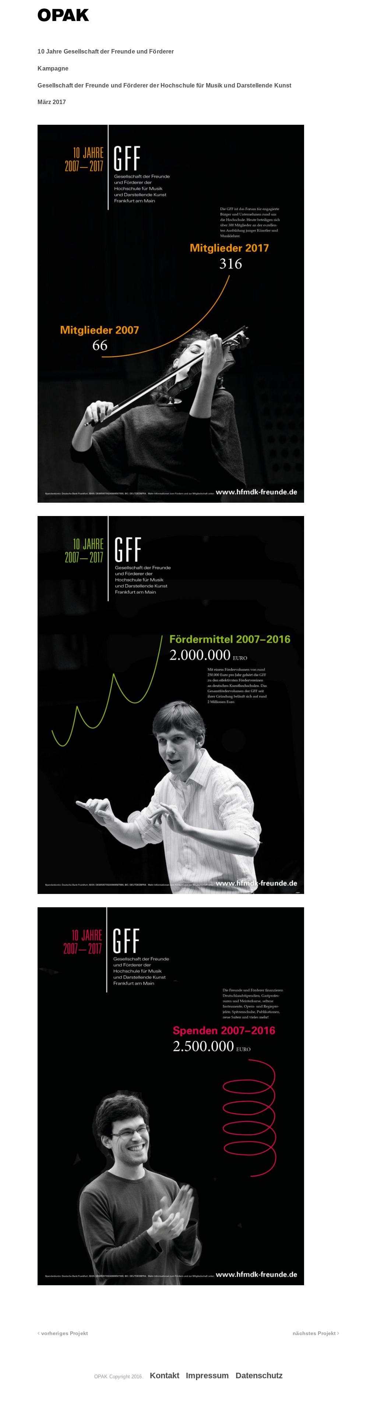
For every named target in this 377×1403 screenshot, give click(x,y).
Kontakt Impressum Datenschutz (216, 1375)
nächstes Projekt (315, 1333)
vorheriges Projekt (64, 1333)
